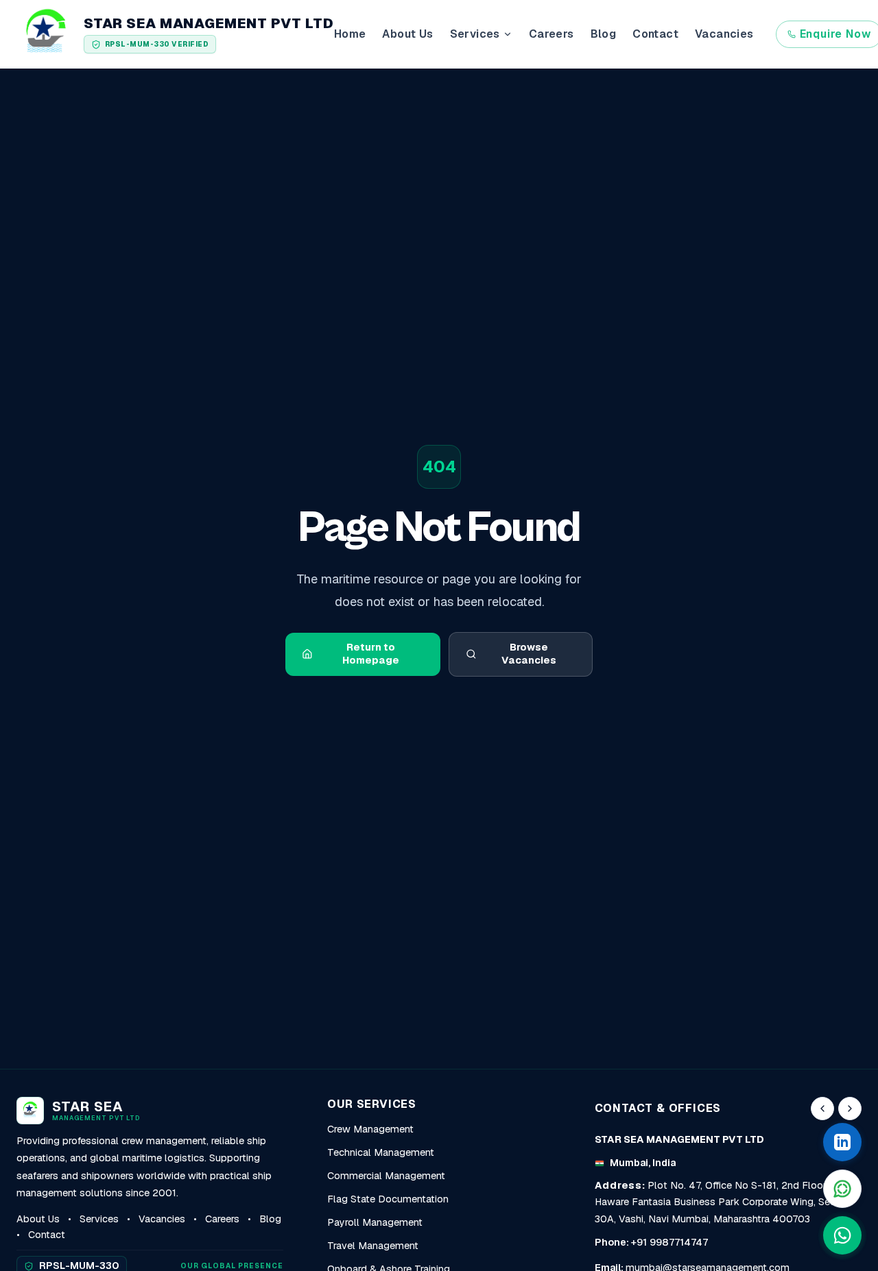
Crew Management (370, 1129)
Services (99, 1219)
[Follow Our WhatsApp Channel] (842, 1189)
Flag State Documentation (388, 1199)
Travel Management (372, 1245)
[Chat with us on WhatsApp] (842, 1235)
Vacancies (724, 34)
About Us (407, 34)
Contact (655, 34)
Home (350, 34)
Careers (551, 34)
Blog (604, 34)
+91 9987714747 (669, 1242)
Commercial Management (386, 1176)
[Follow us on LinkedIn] (842, 1142)
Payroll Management (375, 1222)
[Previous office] (822, 1108)
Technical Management (380, 1152)
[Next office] (850, 1108)
